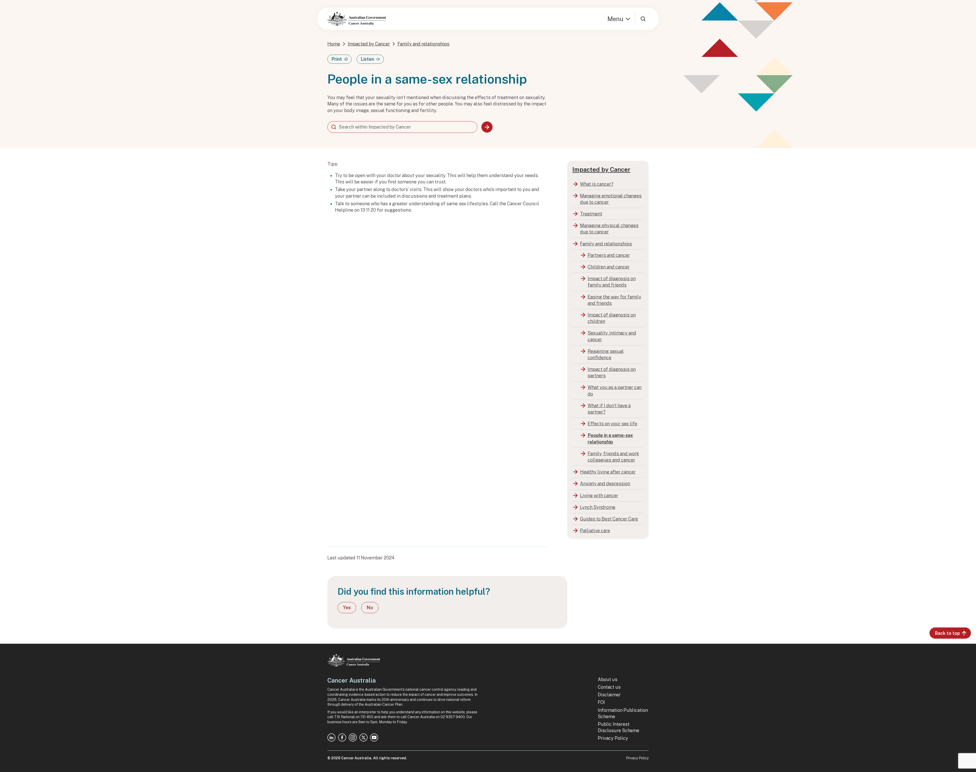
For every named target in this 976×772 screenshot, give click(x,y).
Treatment (591, 213)
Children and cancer (609, 267)
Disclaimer (609, 694)
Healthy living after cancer (608, 472)
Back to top (947, 633)
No (370, 607)
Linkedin (331, 737)
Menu (615, 18)
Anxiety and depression (605, 483)
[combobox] (402, 127)
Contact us (609, 687)
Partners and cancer (609, 255)
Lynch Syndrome (597, 507)
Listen (367, 59)
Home (333, 43)
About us (607, 679)
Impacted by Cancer (369, 43)
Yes (347, 607)
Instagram (353, 737)
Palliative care (595, 530)
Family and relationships (423, 43)
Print (336, 59)
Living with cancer (599, 495)
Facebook (342, 737)
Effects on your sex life (612, 423)
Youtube (374, 737)
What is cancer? (596, 184)
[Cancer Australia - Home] (356, 19)
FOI (601, 702)
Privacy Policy (613, 738)
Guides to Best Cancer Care (609, 519)
